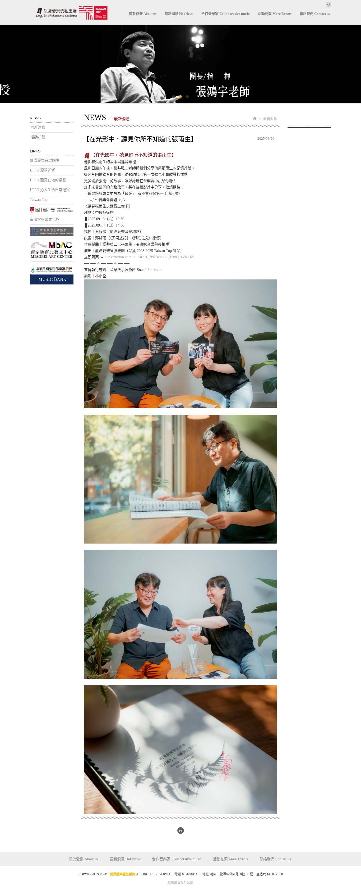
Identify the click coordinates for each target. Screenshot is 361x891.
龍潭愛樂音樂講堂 (44, 160)
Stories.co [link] (154, 270)
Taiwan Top (39, 200)
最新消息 (37, 127)
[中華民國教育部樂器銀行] (51, 274)
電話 (177, 874)
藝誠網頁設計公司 (180, 883)
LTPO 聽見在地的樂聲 (48, 180)
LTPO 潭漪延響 (42, 170)
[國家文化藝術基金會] (51, 210)
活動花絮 (37, 137)
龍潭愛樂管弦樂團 (71, 13)
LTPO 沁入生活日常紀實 (50, 190)
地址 (205, 874)
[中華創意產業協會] (51, 231)
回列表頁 (180, 830)
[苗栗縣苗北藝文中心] (51, 249)
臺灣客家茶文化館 (44, 219)
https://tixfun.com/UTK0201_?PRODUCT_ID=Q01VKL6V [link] (150, 257)
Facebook (328, 4)
